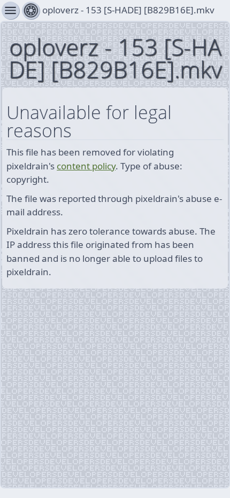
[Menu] (31, 10)
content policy (86, 166)
